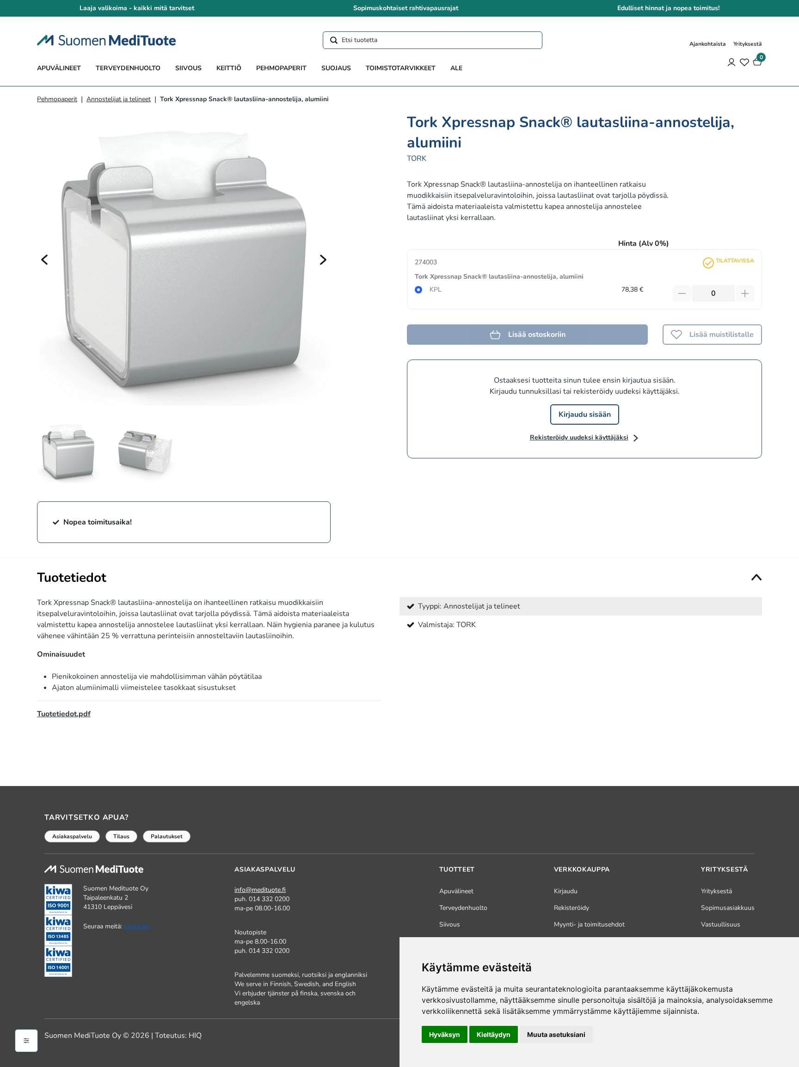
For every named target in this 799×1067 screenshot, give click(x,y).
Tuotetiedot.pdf (64, 714)
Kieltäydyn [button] (493, 1034)
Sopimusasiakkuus (728, 907)
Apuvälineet (59, 68)
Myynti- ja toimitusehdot (589, 924)
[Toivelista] (744, 61)
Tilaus (121, 836)
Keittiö (228, 68)
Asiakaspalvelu (72, 836)
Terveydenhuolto (128, 68)
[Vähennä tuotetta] (682, 293)
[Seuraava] (323, 259)
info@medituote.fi (260, 889)
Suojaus (336, 68)
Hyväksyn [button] (444, 1034)
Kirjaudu (566, 891)
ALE (456, 68)
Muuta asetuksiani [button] (556, 1034)
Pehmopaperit (281, 68)
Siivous (188, 68)
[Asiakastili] (731, 61)
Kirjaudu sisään (585, 414)
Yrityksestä (747, 44)
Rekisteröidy (571, 907)
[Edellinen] (44, 259)
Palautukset (167, 836)
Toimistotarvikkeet (401, 68)
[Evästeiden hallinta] (26, 1040)
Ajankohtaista (707, 44)
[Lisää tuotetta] (745, 293)
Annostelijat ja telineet (118, 99)
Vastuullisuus (720, 924)
